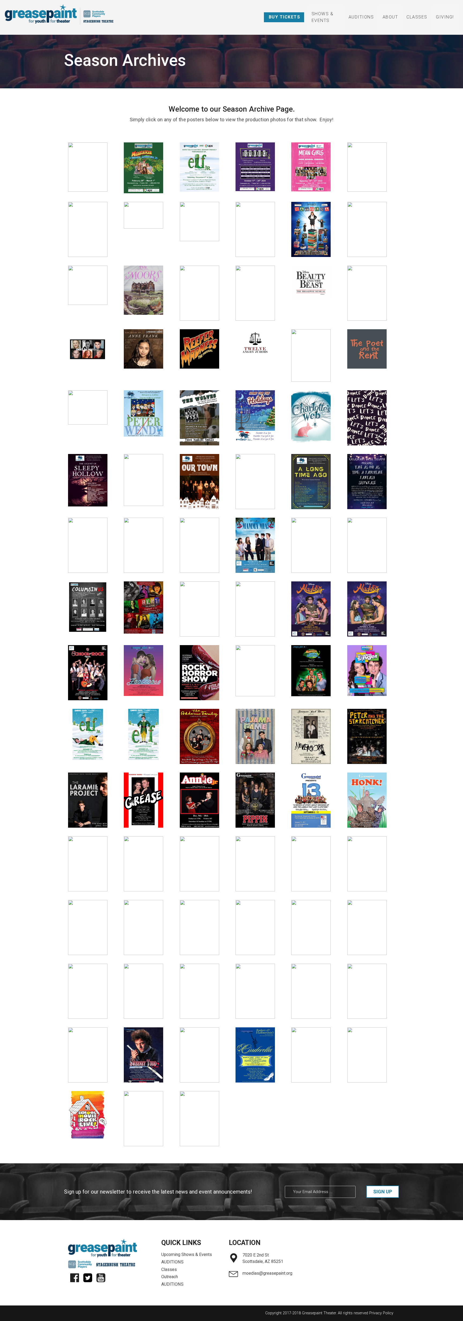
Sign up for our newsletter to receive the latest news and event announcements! (158, 1191)
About (390, 17)
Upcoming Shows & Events (186, 1254)
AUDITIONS (361, 17)
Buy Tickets (284, 17)
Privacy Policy (381, 1313)
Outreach (169, 1276)
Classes (416, 17)
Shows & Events (323, 17)
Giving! (445, 17)
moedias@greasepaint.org (267, 1273)
